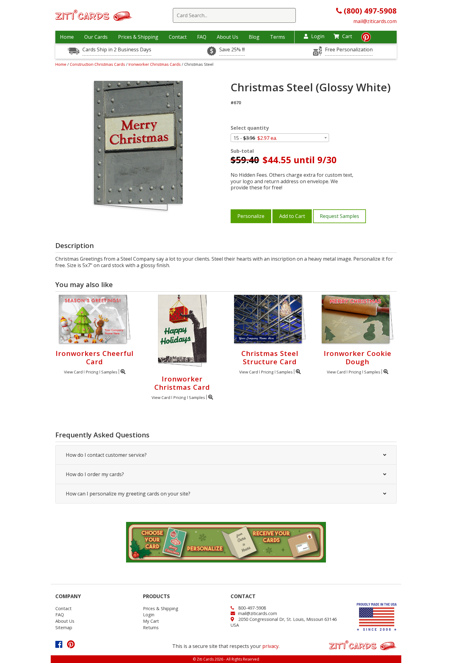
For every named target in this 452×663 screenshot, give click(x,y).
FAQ (201, 37)
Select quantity (250, 128)
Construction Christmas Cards (98, 64)
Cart (347, 36)
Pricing (92, 372)
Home (67, 37)
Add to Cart (292, 216)
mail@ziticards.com (375, 21)
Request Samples (339, 216)
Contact (178, 37)
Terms (277, 37)
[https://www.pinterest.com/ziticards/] (366, 38)
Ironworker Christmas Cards (155, 64)
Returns (151, 627)
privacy (270, 646)
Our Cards (96, 37)
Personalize (250, 216)
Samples (109, 372)
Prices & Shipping (138, 37)
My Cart (151, 621)
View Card (73, 372)
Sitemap (63, 627)
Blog (254, 37)
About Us (227, 37)
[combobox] (280, 137)
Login (317, 36)
